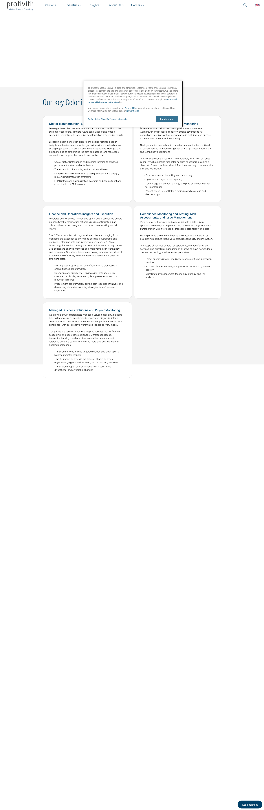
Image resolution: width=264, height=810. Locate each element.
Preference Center (99, 779)
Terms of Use (131, 107)
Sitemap (93, 787)
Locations (94, 770)
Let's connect (250, 804)
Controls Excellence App (31, 617)
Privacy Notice (132, 110)
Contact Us (76, 787)
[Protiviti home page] (25, 774)
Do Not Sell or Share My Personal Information (108, 119)
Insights (74, 796)
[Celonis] (205, 492)
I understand (167, 119)
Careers (74, 779)
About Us (75, 770)
